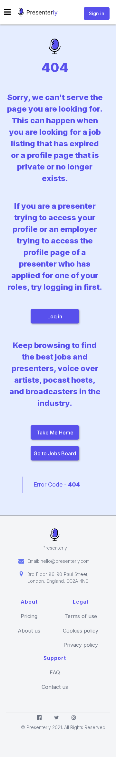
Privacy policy (80, 645)
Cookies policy (80, 631)
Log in (54, 316)
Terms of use (80, 616)
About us (29, 631)
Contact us (55, 687)
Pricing (29, 616)
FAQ (55, 673)
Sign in (96, 13)
